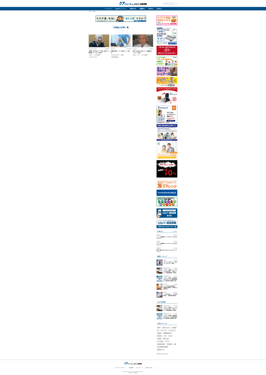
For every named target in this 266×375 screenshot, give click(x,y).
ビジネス (170, 335)
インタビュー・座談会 (93, 48)
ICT (158, 330)
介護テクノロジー (166, 327)
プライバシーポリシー (120, 367)
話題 (164, 260)
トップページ (108, 8)
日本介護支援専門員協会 (162, 346)
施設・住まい (166, 338)
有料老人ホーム (160, 349)
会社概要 (131, 367)
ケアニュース (164, 330)
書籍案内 (142, 8)
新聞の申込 (133, 8)
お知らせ (158, 241)
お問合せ (159, 8)
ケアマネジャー (172, 330)
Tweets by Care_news (162, 353)
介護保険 (159, 333)
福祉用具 (174, 327)
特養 (175, 344)
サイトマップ (139, 367)
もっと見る (174, 231)
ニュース (112, 48)
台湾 (165, 335)
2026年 (158, 327)
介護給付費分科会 (161, 344)
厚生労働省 (169, 344)
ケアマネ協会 (160, 341)
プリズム (167, 341)
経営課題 (159, 338)
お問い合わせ (148, 367)
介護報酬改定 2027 (167, 333)
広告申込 (150, 8)
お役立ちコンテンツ (121, 8)
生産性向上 (159, 335)
